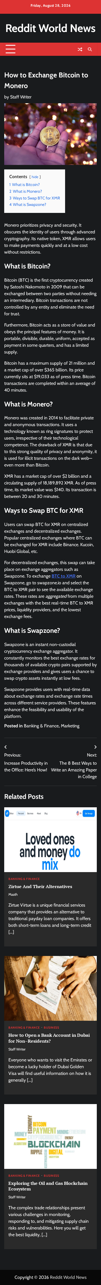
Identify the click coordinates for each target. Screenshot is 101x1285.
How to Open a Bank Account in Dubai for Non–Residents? (49, 1038)
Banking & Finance (41, 725)
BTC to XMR (63, 576)
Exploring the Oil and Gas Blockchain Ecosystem (48, 1186)
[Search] (90, 49)
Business (51, 1027)
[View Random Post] (80, 49)
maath (13, 894)
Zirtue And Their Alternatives (40, 886)
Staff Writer (20, 97)
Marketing (70, 725)
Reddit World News (50, 28)
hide (35, 177)
